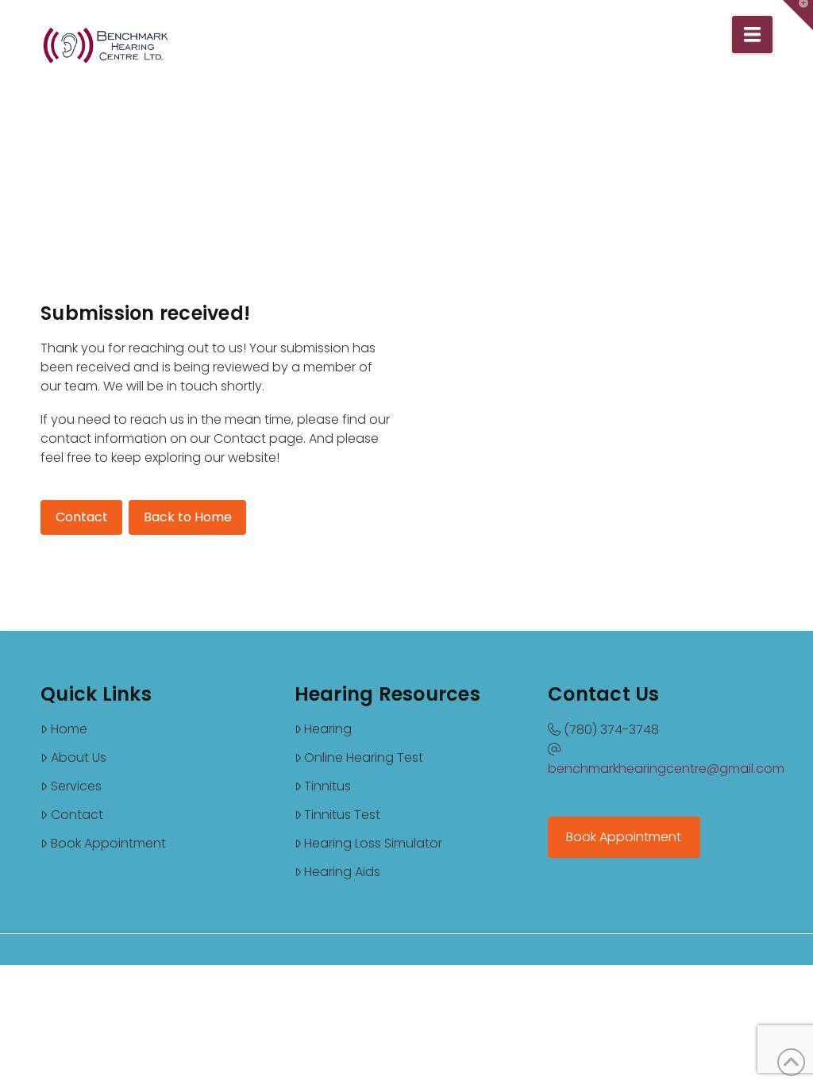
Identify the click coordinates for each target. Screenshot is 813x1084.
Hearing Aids (342, 872)
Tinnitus (327, 786)
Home (69, 729)
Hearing (328, 729)
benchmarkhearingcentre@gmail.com (666, 768)
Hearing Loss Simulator (373, 843)
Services (76, 786)
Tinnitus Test (342, 814)
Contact (77, 814)
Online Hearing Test (363, 757)
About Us (78, 757)
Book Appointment (108, 843)
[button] (752, 34)
